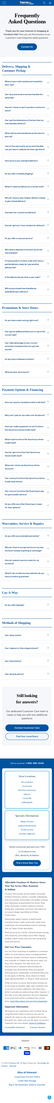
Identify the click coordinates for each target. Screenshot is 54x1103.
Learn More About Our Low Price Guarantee (28, 1001)
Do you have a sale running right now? (22, 320)
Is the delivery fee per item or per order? (22, 277)
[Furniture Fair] (27, 3)
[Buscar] (44, 3)
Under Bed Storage (27, 1080)
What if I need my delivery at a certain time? (24, 186)
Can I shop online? (13, 635)
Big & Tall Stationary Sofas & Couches (27, 1084)
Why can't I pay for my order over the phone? (25, 415)
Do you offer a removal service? (19, 238)
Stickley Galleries (27, 833)
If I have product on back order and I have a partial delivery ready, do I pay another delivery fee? (24, 264)
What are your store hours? (17, 372)
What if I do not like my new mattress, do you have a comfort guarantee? (24, 575)
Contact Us (27, 46)
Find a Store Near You (27, 863)
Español (25, 1040)
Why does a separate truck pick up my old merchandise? (23, 251)
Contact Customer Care (27, 727)
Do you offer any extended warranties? (22, 536)
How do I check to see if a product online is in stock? (25, 109)
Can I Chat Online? (13, 661)
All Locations (27, 782)
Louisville (27, 798)
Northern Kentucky (27, 790)
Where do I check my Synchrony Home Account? (22, 467)
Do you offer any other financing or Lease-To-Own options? (24, 506)
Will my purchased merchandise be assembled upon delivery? (20, 290)
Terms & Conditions (37, 1023)
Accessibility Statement (15, 1027)
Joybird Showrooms (27, 825)
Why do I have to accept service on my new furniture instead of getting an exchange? (24, 549)
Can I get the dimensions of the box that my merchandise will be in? (24, 122)
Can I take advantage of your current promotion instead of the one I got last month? (22, 346)
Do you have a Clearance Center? (19, 359)
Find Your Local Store (27, 736)
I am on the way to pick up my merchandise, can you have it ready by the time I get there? (25, 148)
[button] (49, 1097)
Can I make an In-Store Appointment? (22, 648)
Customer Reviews (37, 1027)
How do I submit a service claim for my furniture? (22, 562)
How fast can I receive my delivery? (20, 212)
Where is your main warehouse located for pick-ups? (23, 83)
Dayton (27, 794)
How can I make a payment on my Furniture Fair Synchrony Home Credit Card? (24, 428)
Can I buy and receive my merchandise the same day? (24, 96)
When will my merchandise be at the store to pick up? (25, 135)
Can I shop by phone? (14, 674)
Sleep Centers (27, 821)
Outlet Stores (27, 829)
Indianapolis (27, 802)
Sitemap (12, 1066)
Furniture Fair (13, 1063)
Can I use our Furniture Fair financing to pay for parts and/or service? (24, 493)
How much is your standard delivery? (21, 161)
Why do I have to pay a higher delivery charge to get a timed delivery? (25, 199)
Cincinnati (27, 786)
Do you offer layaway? (14, 605)
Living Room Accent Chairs (27, 1076)
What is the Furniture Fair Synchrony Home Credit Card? (24, 441)
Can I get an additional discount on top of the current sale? (25, 333)
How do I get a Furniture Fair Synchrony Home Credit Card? (22, 454)
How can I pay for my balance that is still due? (25, 402)
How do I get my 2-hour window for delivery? (25, 225)
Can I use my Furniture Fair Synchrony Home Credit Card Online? (24, 480)
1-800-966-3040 (35, 763)
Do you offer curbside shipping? (19, 174)
